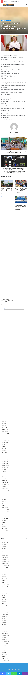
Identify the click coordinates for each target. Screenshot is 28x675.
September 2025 (5, 440)
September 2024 (5, 465)
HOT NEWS (9, 20)
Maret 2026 (4, 427)
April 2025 (4, 450)
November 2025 (5, 435)
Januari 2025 (5, 457)
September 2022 (5, 516)
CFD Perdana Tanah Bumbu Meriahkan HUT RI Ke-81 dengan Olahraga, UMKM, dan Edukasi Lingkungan (21, 206)
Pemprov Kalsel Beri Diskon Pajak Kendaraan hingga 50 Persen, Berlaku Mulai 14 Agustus (7, 301)
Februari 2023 (5, 505)
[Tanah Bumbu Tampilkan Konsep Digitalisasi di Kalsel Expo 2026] (21, 183)
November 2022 (5, 511)
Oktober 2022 (5, 514)
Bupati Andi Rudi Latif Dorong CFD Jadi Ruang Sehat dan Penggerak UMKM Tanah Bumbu (7, 190)
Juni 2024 (4, 471)
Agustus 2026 (5, 416)
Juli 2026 (4, 419)
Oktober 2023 (5, 488)
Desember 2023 (5, 484)
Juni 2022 (4, 522)
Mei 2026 (4, 423)
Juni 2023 (4, 497)
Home (3, 8)
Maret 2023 (4, 503)
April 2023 (4, 501)
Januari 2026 (5, 431)
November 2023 (5, 486)
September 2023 (5, 490)
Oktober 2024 (5, 463)
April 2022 (4, 526)
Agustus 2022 (5, 518)
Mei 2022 (4, 524)
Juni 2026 (4, 421)
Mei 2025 (4, 448)
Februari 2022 (5, 530)
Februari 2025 (5, 454)
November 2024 (5, 461)
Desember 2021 (5, 535)
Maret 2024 (4, 478)
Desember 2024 (5, 459)
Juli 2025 (4, 444)
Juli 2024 (4, 469)
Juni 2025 (4, 446)
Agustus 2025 (5, 442)
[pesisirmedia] (8, 5)
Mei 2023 (4, 499)
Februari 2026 (5, 429)
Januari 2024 (5, 482)
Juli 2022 (4, 520)
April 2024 (4, 476)
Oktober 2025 (5, 438)
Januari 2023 (5, 507)
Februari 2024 (5, 480)
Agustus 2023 (5, 492)
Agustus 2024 (5, 467)
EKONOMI (8, 8)
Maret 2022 (4, 528)
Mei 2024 (4, 473)
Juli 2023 (4, 495)
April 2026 (4, 425)
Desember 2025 (5, 433)
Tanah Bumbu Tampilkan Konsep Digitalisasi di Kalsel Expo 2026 (21, 189)
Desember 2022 (5, 509)
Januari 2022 (5, 533)
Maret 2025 (4, 452)
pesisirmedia (14, 132)
